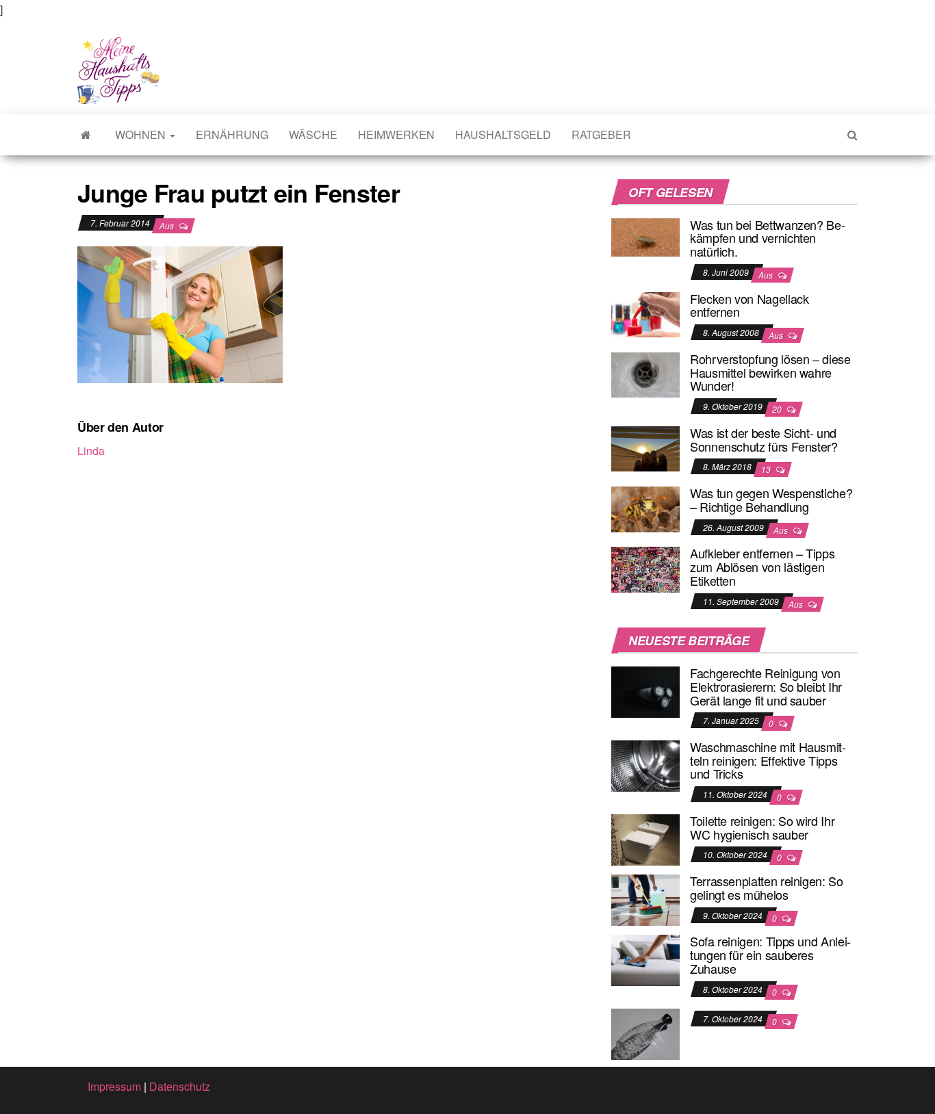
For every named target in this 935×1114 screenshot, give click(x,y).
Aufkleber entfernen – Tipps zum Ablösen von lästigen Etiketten (762, 566)
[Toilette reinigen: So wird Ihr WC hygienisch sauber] (645, 838)
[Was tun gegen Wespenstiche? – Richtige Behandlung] (645, 507)
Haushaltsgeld (503, 134)
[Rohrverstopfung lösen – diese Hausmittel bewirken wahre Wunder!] (645, 373)
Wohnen (141, 134)
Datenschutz (179, 1086)
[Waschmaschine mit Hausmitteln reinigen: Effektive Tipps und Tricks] (645, 765)
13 (767, 469)
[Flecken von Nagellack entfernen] (645, 313)
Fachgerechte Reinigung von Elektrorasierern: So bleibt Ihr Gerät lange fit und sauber (766, 686)
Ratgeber (601, 134)
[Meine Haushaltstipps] (86, 134)
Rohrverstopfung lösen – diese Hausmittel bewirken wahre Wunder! (770, 372)
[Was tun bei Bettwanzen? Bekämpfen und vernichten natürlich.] (645, 236)
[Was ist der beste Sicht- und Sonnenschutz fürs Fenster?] (645, 447)
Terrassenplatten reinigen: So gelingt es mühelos (766, 887)
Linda (91, 450)
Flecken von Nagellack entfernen (749, 305)
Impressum (114, 1086)
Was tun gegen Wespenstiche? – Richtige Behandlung (771, 499)
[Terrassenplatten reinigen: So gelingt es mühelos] (645, 899)
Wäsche (313, 134)
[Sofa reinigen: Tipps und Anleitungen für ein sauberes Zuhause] (645, 959)
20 (778, 409)
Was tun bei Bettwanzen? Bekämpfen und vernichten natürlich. (767, 238)
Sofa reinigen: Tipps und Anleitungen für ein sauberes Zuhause (770, 954)
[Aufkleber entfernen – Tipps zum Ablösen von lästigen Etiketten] (645, 568)
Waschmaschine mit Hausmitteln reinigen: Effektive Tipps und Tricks (768, 760)
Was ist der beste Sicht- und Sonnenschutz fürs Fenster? (764, 439)
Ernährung (232, 134)
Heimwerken (396, 134)
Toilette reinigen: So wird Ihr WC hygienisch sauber (762, 827)
